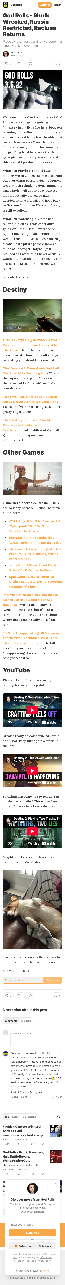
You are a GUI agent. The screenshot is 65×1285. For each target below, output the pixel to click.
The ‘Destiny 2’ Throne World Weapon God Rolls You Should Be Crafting (29, 425)
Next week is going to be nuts (20, 1165)
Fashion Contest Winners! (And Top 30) (22, 1128)
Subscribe (45, 4)
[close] (55, 1184)
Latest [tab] (15, 1116)
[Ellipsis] (60, 1052)
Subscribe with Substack (35, 1246)
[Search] (58, 1116)
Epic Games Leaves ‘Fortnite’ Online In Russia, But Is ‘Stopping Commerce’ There (35, 582)
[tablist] (18, 1020)
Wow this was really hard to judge (23, 1135)
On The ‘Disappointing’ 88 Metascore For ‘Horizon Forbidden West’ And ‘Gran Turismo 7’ (32, 638)
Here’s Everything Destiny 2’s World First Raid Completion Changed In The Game (32, 345)
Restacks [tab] (26, 1020)
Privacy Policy (43, 1260)
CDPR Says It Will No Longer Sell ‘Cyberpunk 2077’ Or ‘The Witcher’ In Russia (35, 526)
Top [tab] (7, 1116)
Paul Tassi (16, 52)
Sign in (58, 4)
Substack (15, 1277)
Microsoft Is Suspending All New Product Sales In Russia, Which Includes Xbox (35, 554)
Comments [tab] (11, 1020)
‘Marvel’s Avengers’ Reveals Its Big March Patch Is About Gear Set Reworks (30, 600)
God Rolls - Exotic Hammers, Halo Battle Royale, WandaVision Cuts (23, 1156)
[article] (32, 1135)
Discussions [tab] (29, 1116)
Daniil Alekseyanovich (23, 1053)
